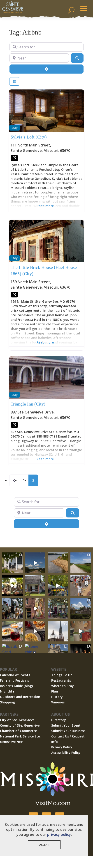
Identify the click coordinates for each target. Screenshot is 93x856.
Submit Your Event (66, 725)
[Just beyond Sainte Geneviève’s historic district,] (80, 562)
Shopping (7, 702)
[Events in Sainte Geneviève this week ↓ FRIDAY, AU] (80, 608)
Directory (58, 720)
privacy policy (59, 834)
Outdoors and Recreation (20, 697)
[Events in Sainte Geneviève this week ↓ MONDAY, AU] (58, 562)
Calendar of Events (15, 675)
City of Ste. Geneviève (17, 720)
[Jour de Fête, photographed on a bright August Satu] (80, 585)
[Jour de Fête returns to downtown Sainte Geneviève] (80, 631)
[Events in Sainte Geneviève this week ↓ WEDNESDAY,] (58, 631)
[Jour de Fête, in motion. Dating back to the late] (58, 585)
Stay (15, 128)
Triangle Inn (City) (28, 403)
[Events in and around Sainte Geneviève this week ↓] (35, 585)
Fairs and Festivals (14, 680)
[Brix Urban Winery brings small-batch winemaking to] (35, 631)
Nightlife (7, 691)
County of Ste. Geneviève (20, 725)
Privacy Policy (61, 747)
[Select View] (14, 81)
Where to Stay (62, 686)
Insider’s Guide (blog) (16, 686)
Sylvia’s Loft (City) (29, 136)
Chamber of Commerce (18, 731)
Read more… (46, 206)
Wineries (58, 702)
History (57, 697)
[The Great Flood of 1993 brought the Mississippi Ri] (12, 585)
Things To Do (61, 675)
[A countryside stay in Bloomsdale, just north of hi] (12, 562)
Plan (54, 691)
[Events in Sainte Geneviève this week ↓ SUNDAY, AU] (12, 608)
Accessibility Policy (65, 752)
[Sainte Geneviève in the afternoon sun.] (35, 608)
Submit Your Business (68, 731)
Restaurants (61, 680)
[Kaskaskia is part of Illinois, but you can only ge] (35, 562)
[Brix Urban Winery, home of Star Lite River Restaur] (12, 631)
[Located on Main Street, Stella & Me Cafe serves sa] (58, 608)
